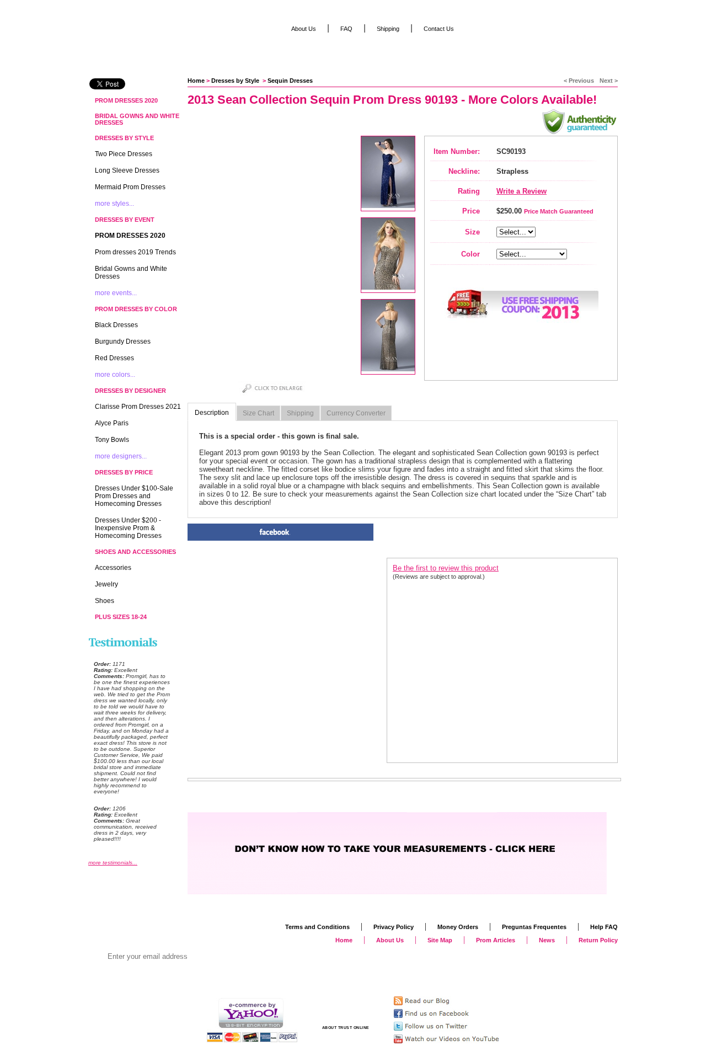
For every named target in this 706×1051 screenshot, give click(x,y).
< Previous (579, 80)
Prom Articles (495, 940)
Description (212, 413)
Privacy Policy (393, 927)
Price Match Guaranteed (558, 211)
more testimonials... (112, 863)
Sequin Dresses (290, 80)
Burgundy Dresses (123, 341)
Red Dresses (114, 358)
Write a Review (521, 191)
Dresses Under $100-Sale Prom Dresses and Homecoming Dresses (134, 496)
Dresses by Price (124, 472)
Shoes (104, 601)
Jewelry (106, 584)
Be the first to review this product (446, 568)
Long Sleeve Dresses (127, 170)
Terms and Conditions (317, 927)
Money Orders (457, 927)
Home (196, 80)
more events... (116, 293)
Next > (609, 80)
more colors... (115, 374)
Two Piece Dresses (123, 154)
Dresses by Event (124, 219)
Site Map (439, 940)
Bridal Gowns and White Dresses (137, 119)
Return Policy (598, 940)
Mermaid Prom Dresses (130, 187)
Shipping (300, 413)
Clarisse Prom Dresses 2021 (138, 406)
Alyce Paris (112, 423)
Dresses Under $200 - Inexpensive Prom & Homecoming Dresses (128, 528)
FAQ (346, 28)
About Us (303, 28)
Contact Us (439, 28)
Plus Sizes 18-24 (121, 616)
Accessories (113, 568)
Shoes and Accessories (135, 551)
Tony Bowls (112, 440)
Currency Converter (356, 413)
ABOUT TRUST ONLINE (346, 1027)
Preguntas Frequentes (534, 927)
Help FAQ (604, 927)
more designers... (121, 456)
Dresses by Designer (130, 390)
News (547, 940)
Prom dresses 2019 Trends (135, 252)
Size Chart (258, 413)
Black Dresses (116, 325)
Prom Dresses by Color (136, 309)
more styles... (114, 203)
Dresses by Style (236, 80)
